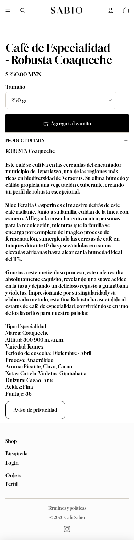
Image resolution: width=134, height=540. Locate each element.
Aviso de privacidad (35, 410)
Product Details (24, 140)
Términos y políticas (67, 508)
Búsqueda (16, 454)
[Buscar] (22, 10)
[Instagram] (67, 529)
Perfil (11, 484)
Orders (13, 475)
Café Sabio (74, 517)
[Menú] (8, 10)
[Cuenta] (110, 10)
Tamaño (15, 87)
